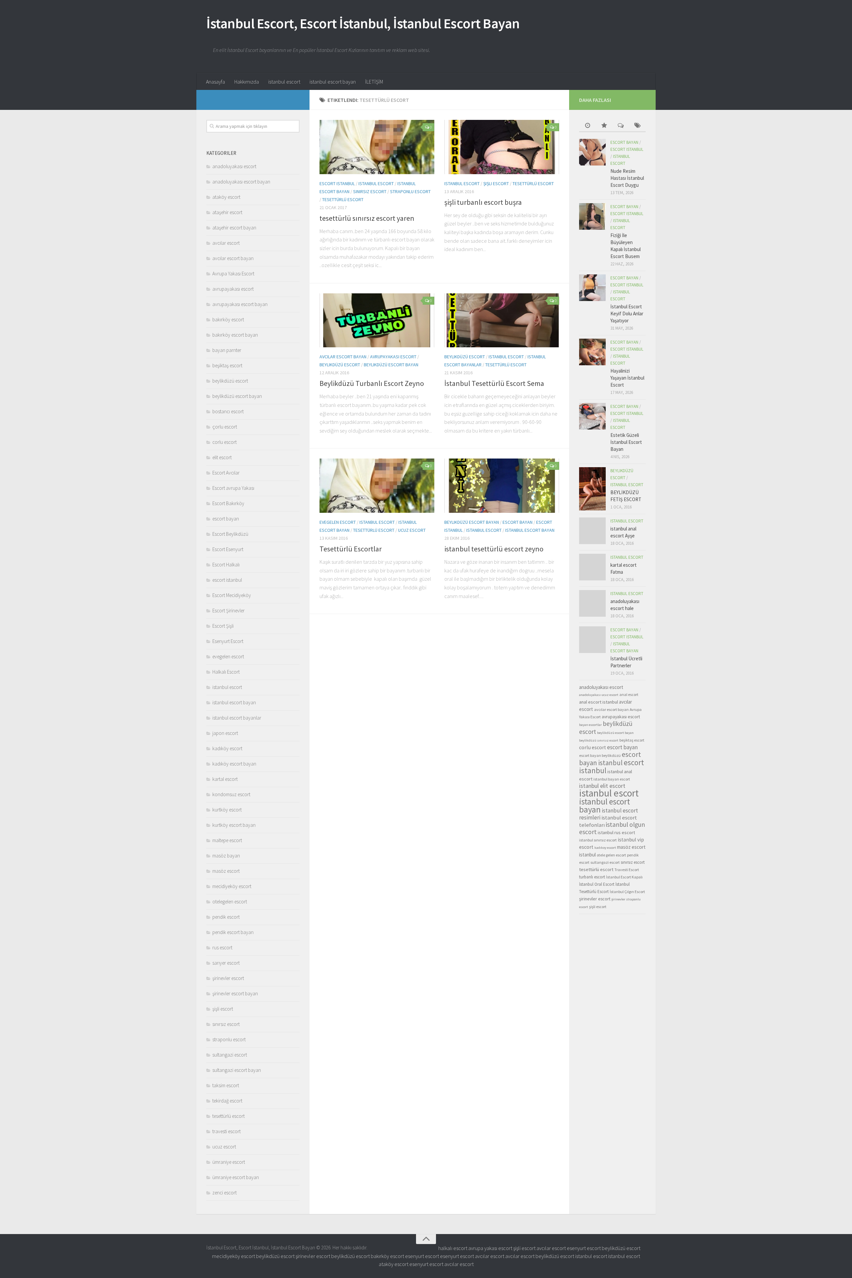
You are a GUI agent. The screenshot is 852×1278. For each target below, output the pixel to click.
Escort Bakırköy (228, 503)
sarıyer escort (226, 963)
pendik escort (226, 917)
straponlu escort (410, 191)
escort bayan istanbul (610, 758)
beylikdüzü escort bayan (391, 365)
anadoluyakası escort (234, 166)
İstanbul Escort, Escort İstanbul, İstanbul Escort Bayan (363, 23)
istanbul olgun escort (612, 828)
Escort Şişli (223, 626)
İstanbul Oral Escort (596, 884)
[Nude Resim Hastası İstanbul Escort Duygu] (592, 152)
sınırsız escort (369, 191)
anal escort (628, 694)
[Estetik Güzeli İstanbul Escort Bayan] (592, 416)
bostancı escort (228, 411)
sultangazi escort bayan (236, 1070)
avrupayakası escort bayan (240, 304)
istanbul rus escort (616, 832)
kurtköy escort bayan (234, 825)
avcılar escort (226, 243)
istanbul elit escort (602, 786)
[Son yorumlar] (620, 126)
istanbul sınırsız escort (598, 839)
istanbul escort (284, 81)
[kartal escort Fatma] (592, 567)
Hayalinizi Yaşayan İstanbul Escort (627, 378)
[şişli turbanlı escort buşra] (501, 147)
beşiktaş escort (227, 365)
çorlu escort (224, 427)
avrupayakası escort (393, 357)
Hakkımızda (246, 81)
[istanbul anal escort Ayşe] (592, 530)
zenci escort (224, 1192)
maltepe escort (227, 840)
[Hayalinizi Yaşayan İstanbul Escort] (592, 352)
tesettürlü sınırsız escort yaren (367, 218)
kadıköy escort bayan (234, 764)
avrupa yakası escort (490, 1248)
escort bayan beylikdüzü (600, 755)
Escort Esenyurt (227, 549)
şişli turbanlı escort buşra (483, 202)
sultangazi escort (229, 1055)
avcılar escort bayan (343, 357)
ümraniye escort (228, 1162)
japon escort (225, 733)
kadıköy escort (227, 748)
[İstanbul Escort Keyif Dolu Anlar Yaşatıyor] (592, 287)
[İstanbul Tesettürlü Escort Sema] (501, 320)
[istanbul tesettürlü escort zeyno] (501, 486)
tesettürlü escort (342, 199)
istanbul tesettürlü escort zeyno (493, 548)
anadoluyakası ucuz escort (598, 695)
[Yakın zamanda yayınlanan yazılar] (587, 126)
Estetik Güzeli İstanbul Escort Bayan (626, 442)
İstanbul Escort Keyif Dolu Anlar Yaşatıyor (626, 313)
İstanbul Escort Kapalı (624, 876)
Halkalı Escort (226, 672)
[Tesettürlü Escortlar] (377, 486)
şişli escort (496, 183)
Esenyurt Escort (227, 641)
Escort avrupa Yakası (233, 488)
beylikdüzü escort (340, 365)
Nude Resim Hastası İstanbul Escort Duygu (627, 178)
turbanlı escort (592, 877)
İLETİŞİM (374, 81)
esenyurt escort (584, 1248)
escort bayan (517, 522)
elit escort (222, 457)
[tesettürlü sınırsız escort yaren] (377, 147)
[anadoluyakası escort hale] (592, 603)
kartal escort (225, 779)
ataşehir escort (227, 212)
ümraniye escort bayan (235, 1177)
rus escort (222, 947)
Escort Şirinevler (228, 610)
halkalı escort (452, 1248)
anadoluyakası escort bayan (241, 181)
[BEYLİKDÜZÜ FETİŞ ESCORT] (592, 488)
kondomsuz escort (231, 794)
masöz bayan (226, 855)
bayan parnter (226, 350)
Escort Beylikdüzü (230, 534)
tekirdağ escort (227, 1101)
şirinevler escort (228, 978)
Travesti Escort (626, 869)
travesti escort (226, 1131)
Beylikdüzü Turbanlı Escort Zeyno (372, 383)
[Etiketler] (637, 126)
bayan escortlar (590, 725)
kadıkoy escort (605, 847)
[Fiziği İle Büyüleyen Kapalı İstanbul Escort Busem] (592, 216)
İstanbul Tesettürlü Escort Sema (494, 383)
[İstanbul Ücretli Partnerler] (592, 639)
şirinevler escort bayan (235, 993)
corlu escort (224, 442)
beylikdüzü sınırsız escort (598, 740)
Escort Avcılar (226, 473)
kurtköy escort (227, 809)
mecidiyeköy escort (231, 886)
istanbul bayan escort (611, 779)
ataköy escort (226, 197)
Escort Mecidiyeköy (231, 595)
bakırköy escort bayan (235, 335)
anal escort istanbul (598, 702)
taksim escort (225, 1085)
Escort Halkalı (226, 564)
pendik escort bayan (233, 932)
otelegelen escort (229, 901)
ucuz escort (412, 530)
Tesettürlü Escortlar (351, 548)
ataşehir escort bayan (234, 227)
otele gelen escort (611, 854)
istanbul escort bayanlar (236, 718)
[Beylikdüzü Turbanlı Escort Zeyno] (377, 320)
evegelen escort (338, 522)
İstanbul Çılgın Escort (627, 891)
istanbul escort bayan (333, 81)
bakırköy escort (228, 319)
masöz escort (226, 871)
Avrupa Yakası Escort (233, 273)
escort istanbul (337, 183)
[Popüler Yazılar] (604, 126)
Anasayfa (215, 81)
